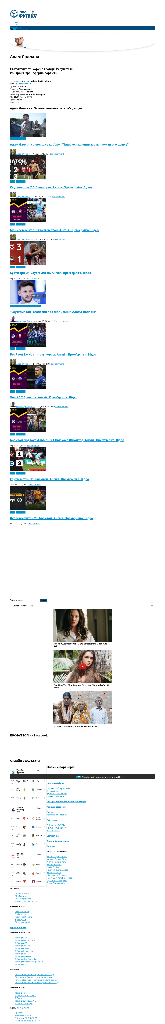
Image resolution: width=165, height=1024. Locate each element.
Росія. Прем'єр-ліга (56, 883)
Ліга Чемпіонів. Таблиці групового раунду (34, 974)
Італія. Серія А (53, 867)
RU (16, 21)
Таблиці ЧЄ (20, 998)
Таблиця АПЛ (21, 943)
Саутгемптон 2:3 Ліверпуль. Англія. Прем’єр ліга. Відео (51, 187)
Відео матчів (52, 791)
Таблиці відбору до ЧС (25, 995)
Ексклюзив (21, 138)
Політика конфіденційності (27, 1020)
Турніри (51, 846)
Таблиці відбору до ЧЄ (25, 1001)
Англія (13, 138)
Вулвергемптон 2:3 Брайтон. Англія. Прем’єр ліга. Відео (51, 518)
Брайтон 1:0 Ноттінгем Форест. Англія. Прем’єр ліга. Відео (53, 354)
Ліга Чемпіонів (22, 893)
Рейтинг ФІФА (53, 830)
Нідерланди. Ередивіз (57, 875)
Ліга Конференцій (23, 898)
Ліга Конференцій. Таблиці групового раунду (36, 980)
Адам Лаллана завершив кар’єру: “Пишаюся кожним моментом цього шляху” (69, 144)
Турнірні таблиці (18, 927)
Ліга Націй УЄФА (22, 922)
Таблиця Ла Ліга (22, 945)
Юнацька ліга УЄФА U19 (26, 901)
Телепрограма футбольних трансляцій (66, 801)
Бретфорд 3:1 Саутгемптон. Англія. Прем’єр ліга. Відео (50, 273)
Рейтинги (52, 820)
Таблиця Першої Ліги (25, 940)
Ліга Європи (20, 896)
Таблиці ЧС (20, 993)
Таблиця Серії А (22, 948)
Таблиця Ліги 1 (22, 953)
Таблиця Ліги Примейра (26, 959)
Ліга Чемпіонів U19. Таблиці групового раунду (36, 982)
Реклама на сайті (23, 1015)
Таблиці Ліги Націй (23, 1003)
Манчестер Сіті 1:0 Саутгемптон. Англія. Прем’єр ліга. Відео (54, 230)
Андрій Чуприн (23, 154)
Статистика (53, 835)
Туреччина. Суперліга (57, 880)
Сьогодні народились (58, 841)
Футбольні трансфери (30, 306)
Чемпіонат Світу (22, 911)
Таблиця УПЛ (21, 937)
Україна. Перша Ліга (56, 859)
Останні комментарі (56, 796)
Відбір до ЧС (20, 914)
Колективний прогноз (57, 814)
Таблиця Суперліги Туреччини (29, 961)
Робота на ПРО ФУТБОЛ (26, 1018)
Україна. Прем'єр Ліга (57, 856)
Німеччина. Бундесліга (57, 870)
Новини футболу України (58, 788)
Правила (51, 812)
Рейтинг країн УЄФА (56, 825)
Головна (18, 27)
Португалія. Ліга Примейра (59, 878)
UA (16, 24)
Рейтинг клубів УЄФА (56, 827)
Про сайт (19, 1012)
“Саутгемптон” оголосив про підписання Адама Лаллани (53, 312)
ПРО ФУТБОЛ (23, 1008)
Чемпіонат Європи (23, 917)
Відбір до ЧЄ (20, 919)
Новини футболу (55, 783)
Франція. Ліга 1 (54, 872)
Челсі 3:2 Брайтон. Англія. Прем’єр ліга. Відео (43, 397)
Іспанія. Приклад (54, 864)
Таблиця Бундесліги (24, 951)
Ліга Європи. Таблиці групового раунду (33, 977)
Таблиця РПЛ (21, 964)
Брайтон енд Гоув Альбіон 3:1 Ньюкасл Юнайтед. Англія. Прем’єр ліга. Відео (67, 440)
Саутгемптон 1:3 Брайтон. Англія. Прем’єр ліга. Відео (49, 479)
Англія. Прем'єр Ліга (56, 862)
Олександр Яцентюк (25, 321)
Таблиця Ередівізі (23, 956)
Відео (12, 181)
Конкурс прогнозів (56, 807)
